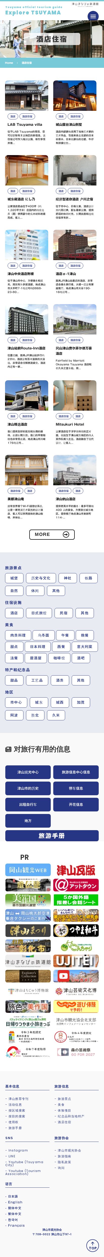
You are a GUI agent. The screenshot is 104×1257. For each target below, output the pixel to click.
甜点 (14, 646)
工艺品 (37, 680)
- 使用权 (12, 1122)
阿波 (14, 715)
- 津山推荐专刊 (17, 1099)
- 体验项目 (63, 1110)
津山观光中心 (28, 772)
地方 (28, 820)
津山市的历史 (28, 788)
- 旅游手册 (13, 1128)
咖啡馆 (59, 658)
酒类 (60, 680)
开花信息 (76, 804)
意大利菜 (85, 646)
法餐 (14, 658)
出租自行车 (28, 804)
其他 (56, 590)
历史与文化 (41, 578)
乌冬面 (43, 635)
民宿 (64, 613)
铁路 (89, 578)
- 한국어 (11, 1219)
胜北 (35, 715)
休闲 (35, 590)
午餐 (65, 635)
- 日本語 (11, 1196)
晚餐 (85, 635)
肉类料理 (18, 635)
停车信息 (76, 788)
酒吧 (81, 658)
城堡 (14, 578)
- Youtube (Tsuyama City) (24, 1163)
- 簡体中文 (13, 1208)
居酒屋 (36, 658)
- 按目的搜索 (15, 1116)
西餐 (61, 646)
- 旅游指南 (63, 1156)
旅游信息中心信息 (76, 772)
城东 (39, 702)
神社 (68, 578)
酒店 (14, 613)
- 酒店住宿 (63, 1122)
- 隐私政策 (63, 1162)
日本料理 (38, 646)
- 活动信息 (13, 1104)
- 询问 (60, 1168)
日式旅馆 (39, 613)
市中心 (16, 702)
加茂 (81, 702)
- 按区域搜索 (15, 1110)
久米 (56, 715)
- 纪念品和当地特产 (70, 1116)
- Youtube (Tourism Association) (23, 1172)
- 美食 (60, 1104)
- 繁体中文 (13, 1213)
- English (14, 1202)
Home (9, 62)
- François (15, 1225)
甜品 (14, 680)
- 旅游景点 (63, 1099)
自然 (14, 590)
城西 (60, 702)
